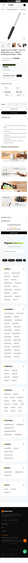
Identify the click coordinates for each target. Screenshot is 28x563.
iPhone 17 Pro (7, 276)
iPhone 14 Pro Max (8, 296)
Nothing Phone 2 (18, 434)
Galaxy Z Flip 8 (7, 316)
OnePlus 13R (6, 377)
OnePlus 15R (14, 370)
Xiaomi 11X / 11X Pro (8, 458)
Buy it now (14, 113)
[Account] (22, 5)
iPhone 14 (15, 299)
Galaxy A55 (16, 343)
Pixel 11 (5, 397)
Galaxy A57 (16, 316)
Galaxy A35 (6, 346)
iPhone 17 (6, 279)
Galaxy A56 (6, 333)
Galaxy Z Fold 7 (17, 326)
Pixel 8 (19, 407)
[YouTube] (14, 520)
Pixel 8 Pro (13, 407)
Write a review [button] (14, 232)
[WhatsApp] (17, 520)
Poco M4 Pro (7, 492)
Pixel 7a (6, 410)
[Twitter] (11, 520)
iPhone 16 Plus (7, 286)
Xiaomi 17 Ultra (7, 448)
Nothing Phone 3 (20, 424)
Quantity (3, 104)
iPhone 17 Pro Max (16, 273)
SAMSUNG (11, 260)
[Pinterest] (8, 520)
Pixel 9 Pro (15, 404)
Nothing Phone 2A (8, 434)
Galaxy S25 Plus (7, 336)
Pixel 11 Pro (15, 394)
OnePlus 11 (14, 380)
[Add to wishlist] (24, 14)
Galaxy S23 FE (7, 353)
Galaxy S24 (16, 349)
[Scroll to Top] (25, 555)
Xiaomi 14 (16, 448)
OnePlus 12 (6, 380)
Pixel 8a (6, 407)
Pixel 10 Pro (6, 400)
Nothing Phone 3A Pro (8, 427)
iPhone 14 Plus (7, 299)
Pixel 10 (13, 400)
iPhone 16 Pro (18, 282)
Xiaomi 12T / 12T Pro (8, 451)
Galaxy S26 (6, 323)
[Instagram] (5, 520)
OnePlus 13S (14, 373)
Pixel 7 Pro (13, 410)
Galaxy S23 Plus (7, 356)
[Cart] (24, 5)
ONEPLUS (19, 260)
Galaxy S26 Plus (18, 320)
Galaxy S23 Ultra (17, 353)
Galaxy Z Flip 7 (7, 326)
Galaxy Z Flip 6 (7, 343)
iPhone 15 (15, 293)
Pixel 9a (20, 400)
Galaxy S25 (16, 336)
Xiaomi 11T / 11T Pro (8, 454)
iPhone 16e (13, 279)
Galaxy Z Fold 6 (17, 340)
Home (2, 9)
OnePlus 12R (15, 377)
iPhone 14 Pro (18, 296)
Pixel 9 (22, 404)
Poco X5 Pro (13, 489)
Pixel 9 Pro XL (7, 404)
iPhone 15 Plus (7, 293)
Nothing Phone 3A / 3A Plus (9, 431)
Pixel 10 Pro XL (20, 397)
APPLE (4, 260)
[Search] (19, 5)
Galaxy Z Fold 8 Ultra (9, 313)
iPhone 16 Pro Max (8, 282)
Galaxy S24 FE (7, 340)
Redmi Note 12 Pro (19, 472)
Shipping (12, 555)
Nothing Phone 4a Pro (9, 424)
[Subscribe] (25, 540)
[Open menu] (3, 5)
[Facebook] (3, 520)
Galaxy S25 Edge (8, 330)
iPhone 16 (15, 286)
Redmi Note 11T (7, 475)
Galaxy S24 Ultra (16, 346)
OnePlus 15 (6, 370)
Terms (7, 555)
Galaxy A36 (17, 330)
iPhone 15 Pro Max (8, 289)
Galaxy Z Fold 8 (20, 313)
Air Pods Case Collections (11, 9)
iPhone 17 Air (15, 276)
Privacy (3, 555)
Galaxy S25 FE (16, 323)
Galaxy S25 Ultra (16, 333)
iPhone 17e (6, 273)
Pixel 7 (19, 410)
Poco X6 (6, 489)
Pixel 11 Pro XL (7, 394)
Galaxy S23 (16, 356)
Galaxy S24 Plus (7, 349)
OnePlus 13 (6, 373)
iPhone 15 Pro (18, 289)
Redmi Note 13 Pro (8, 472)
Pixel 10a (12, 397)
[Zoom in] (24, 38)
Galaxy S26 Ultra (8, 320)
